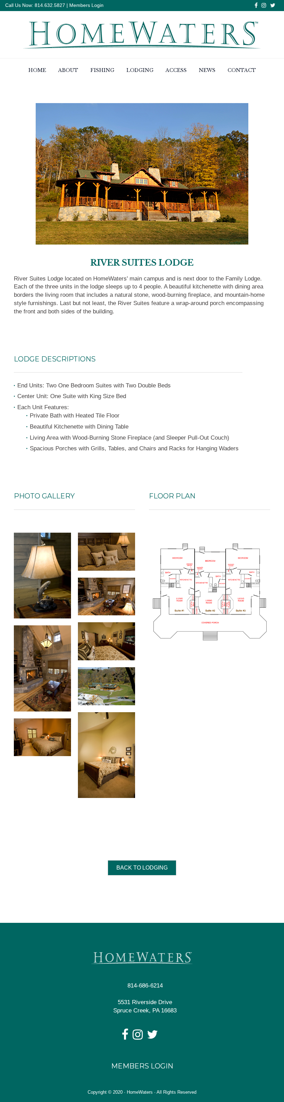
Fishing (102, 70)
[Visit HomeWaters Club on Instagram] (138, 1037)
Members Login (86, 5)
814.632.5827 (49, 5)
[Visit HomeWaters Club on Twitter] (152, 1037)
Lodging (139, 70)
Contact (242, 70)
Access (176, 70)
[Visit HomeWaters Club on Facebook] (125, 1037)
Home (37, 70)
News (207, 70)
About (68, 70)
